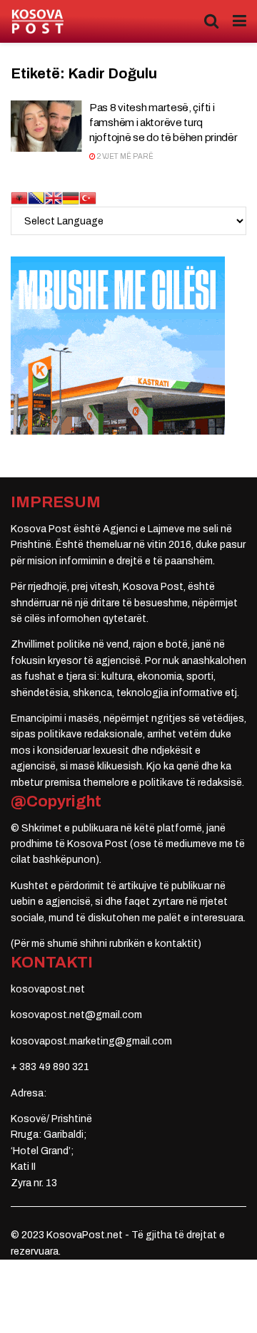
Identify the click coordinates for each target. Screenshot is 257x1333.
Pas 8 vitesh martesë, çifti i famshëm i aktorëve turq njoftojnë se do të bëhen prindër (163, 122)
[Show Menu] (239, 21)
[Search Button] (211, 21)
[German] (70, 197)
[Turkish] (87, 197)
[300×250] (118, 345)
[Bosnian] (36, 197)
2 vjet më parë (124, 156)
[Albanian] (19, 197)
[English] (53, 197)
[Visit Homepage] (37, 22)
